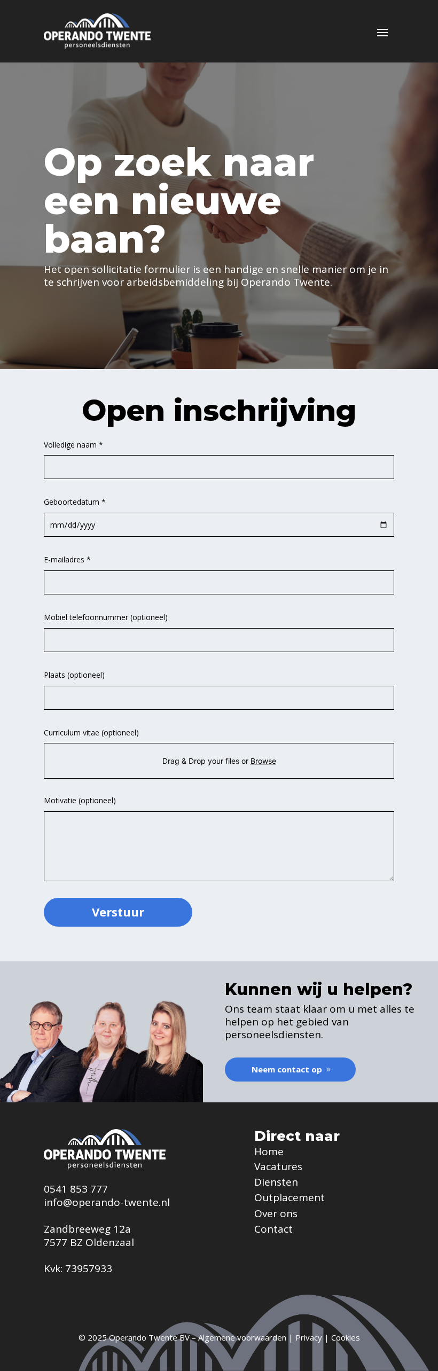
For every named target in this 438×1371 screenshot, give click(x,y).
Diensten (276, 1182)
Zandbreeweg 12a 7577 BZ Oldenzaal (89, 1235)
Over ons (276, 1213)
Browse (263, 760)
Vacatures (278, 1166)
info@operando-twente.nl (107, 1202)
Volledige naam (73, 445)
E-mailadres (67, 559)
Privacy (308, 1337)
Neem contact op (287, 1069)
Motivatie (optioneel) (80, 800)
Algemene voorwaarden (242, 1337)
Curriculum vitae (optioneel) (91, 732)
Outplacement (289, 1197)
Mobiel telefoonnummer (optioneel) (106, 617)
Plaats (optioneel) (74, 675)
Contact (273, 1229)
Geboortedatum (75, 502)
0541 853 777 (76, 1189)
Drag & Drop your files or (219, 760)
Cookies (345, 1337)
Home (269, 1151)
